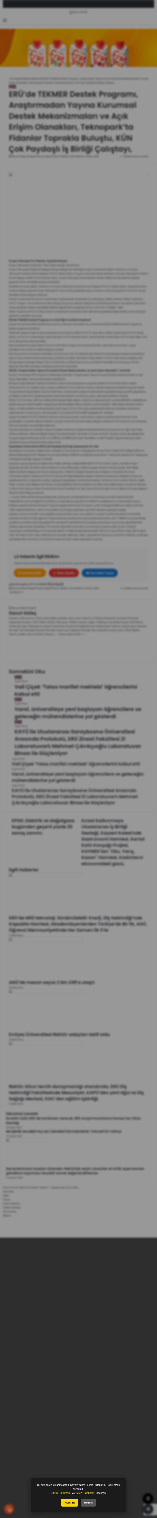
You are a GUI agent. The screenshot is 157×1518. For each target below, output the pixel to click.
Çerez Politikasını (85, 1492)
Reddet (88, 1502)
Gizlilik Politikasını (61, 1492)
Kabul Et (70, 1502)
